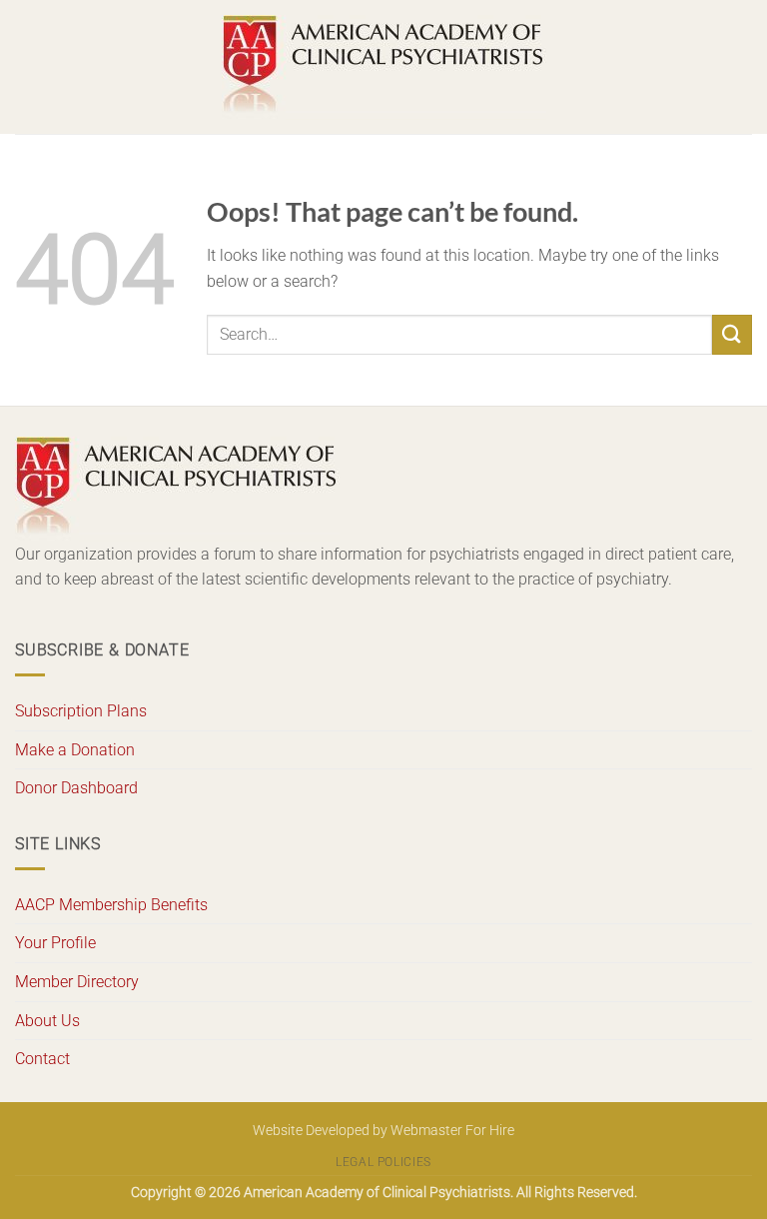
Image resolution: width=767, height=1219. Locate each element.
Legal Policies (383, 1162)
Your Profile (55, 942)
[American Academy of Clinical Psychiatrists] (384, 67)
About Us (47, 1020)
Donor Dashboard (76, 787)
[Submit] (732, 334)
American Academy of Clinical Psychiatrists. (378, 1192)
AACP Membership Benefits (111, 904)
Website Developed (311, 1130)
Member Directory (77, 981)
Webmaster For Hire (452, 1130)
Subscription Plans (81, 710)
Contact (42, 1058)
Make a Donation (75, 749)
